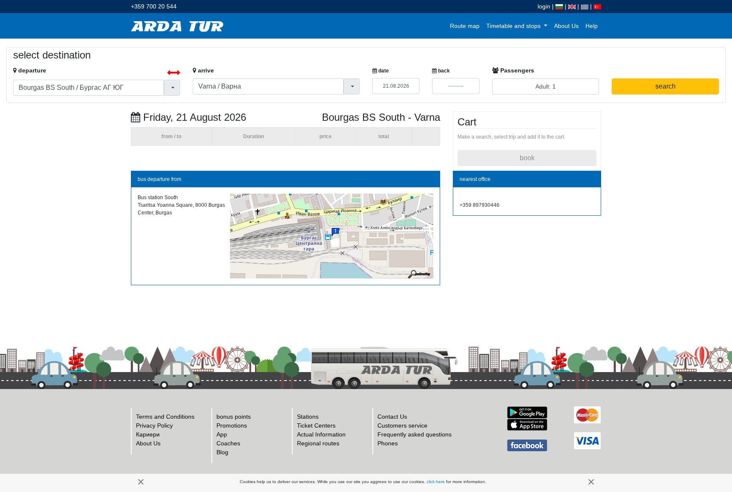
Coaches (228, 443)
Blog (222, 452)
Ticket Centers (316, 425)
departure (31, 70)
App (221, 434)
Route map (465, 25)
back (443, 71)
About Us (566, 25)
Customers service (402, 425)
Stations (308, 416)
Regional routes (318, 443)
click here (436, 481)
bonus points (233, 416)
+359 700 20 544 (154, 6)
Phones (387, 443)
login (544, 6)
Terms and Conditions (165, 416)
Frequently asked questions (414, 434)
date (383, 71)
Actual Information (321, 434)
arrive (205, 70)
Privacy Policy (154, 425)
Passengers (516, 70)
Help (591, 25)
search (665, 86)
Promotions (231, 425)
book (527, 157)
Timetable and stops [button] (514, 25)
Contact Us (392, 416)
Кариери (148, 434)
